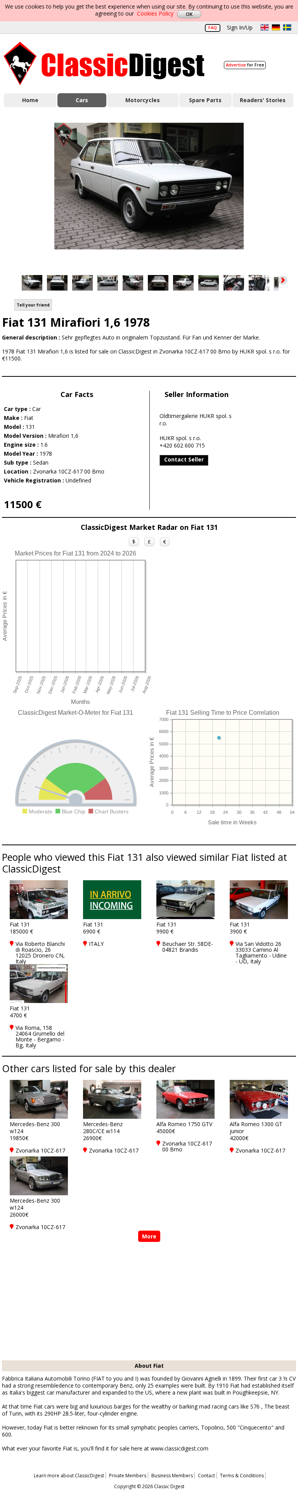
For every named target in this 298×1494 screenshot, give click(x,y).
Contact (206, 1475)
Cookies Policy (155, 13)
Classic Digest (104, 63)
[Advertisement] (149, 1302)
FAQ (212, 27)
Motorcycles (142, 100)
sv (287, 27)
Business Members (172, 1475)
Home (30, 100)
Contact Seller (184, 459)
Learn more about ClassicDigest (69, 1475)
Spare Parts (205, 100)
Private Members (127, 1475)
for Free (245, 65)
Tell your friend (33, 305)
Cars (82, 100)
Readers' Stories (263, 100)
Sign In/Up (240, 27)
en (264, 27)
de (276, 27)
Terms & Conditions (242, 1475)
